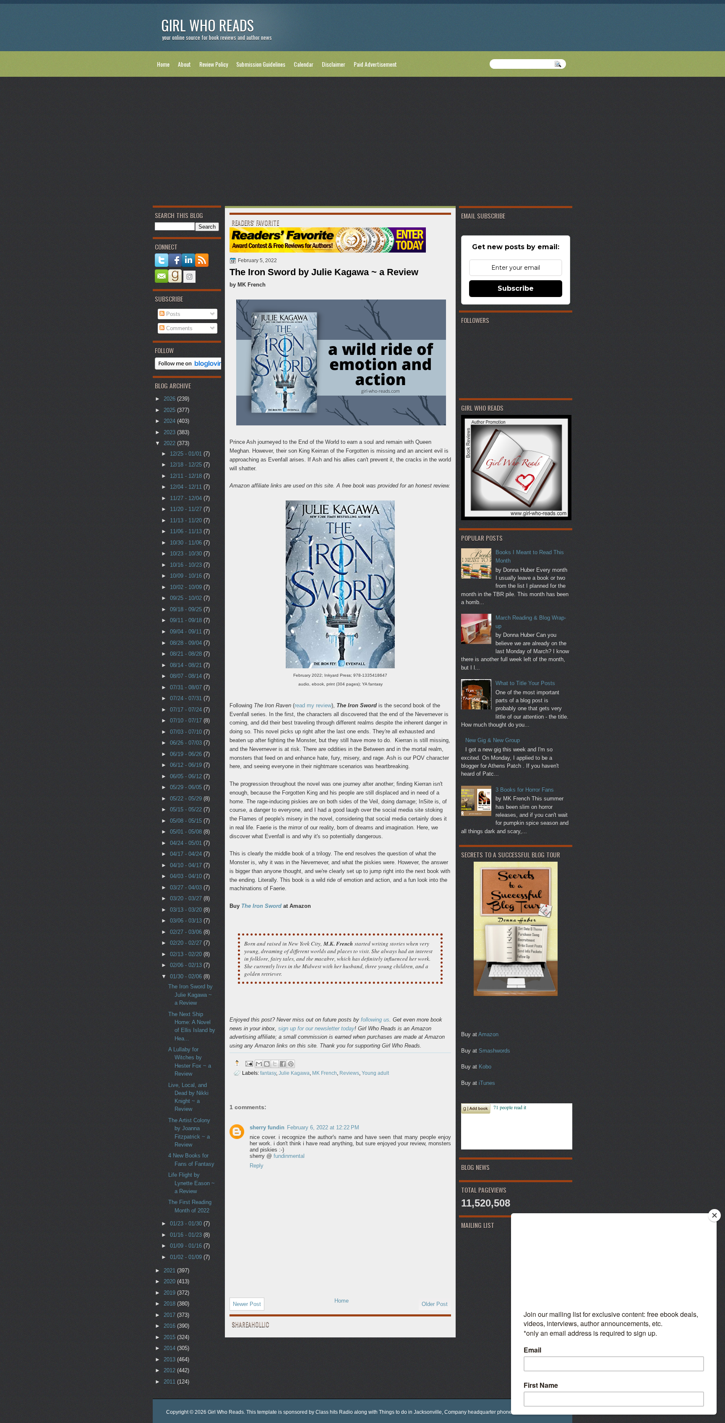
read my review (313, 705)
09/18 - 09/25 (186, 609)
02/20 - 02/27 (186, 943)
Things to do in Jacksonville (410, 1412)
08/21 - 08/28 (186, 654)
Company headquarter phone (478, 1412)
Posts (172, 314)
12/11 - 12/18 (186, 476)
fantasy (268, 1073)
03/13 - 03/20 (186, 910)
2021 (170, 1270)
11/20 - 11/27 (186, 509)
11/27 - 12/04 (186, 498)
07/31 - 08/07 (186, 687)
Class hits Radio (334, 1412)
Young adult (375, 1073)
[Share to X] (275, 1064)
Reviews (349, 1073)
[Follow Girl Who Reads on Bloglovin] (191, 368)
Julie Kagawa (294, 1073)
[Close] (714, 1215)
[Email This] (259, 1064)
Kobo (485, 1066)
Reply (256, 1165)
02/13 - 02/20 (186, 954)
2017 (170, 1315)
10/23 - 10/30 (186, 553)
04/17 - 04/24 (186, 854)
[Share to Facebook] (283, 1064)
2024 (170, 421)
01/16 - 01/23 (186, 1235)
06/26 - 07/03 (186, 743)
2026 (170, 399)
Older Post (435, 1304)
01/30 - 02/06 (186, 976)
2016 (170, 1326)
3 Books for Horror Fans (525, 790)
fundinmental (289, 1156)
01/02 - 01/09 (186, 1257)
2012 (170, 1370)
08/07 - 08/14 (186, 676)
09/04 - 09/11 (186, 631)
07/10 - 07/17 (186, 720)
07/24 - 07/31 (186, 698)
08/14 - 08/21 (186, 665)
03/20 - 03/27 (186, 898)
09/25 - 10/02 (186, 598)
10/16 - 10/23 (186, 565)
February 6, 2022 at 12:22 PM (323, 1127)
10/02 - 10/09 (186, 587)
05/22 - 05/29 (186, 798)
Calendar (303, 64)
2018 (170, 1304)
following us (375, 1019)
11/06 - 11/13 (186, 531)
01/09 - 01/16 (186, 1246)
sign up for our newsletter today (316, 1028)
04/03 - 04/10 (186, 876)
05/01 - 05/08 (186, 832)
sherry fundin (267, 1127)
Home (163, 64)
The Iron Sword (261, 906)
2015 (170, 1337)
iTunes (487, 1083)
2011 (170, 1382)
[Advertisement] (362, 143)
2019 (170, 1293)
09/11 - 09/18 (186, 620)
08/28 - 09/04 (186, 643)
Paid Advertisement (375, 64)
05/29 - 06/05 (186, 787)
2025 (170, 410)
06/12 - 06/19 (186, 765)
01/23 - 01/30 (186, 1223)
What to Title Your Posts (525, 683)
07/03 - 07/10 (186, 732)
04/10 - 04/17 (186, 865)
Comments (178, 328)
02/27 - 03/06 (186, 932)
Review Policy (213, 64)
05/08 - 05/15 (186, 821)
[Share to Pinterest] (291, 1064)
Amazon (488, 1034)
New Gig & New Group (492, 740)
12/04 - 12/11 (186, 487)
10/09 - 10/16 (186, 576)
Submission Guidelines (260, 64)
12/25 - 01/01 (186, 454)
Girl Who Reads (207, 25)
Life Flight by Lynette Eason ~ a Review (191, 1183)
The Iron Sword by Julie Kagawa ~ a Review (190, 994)
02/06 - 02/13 (186, 965)
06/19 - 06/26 (186, 754)
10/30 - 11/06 (186, 542)
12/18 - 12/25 (186, 464)
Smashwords (494, 1051)
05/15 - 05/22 (186, 809)
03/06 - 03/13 (186, 920)
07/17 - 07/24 (186, 709)
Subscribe (516, 288)
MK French (324, 1073)
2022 (170, 443)
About (184, 64)
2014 (170, 1348)
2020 (170, 1281)
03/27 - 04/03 (186, 887)
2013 (170, 1359)
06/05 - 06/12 (186, 776)
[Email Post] (248, 1063)
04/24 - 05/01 (186, 843)
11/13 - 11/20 (186, 520)
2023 (170, 432)
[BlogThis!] (267, 1064)
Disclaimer (333, 64)
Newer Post (247, 1304)
